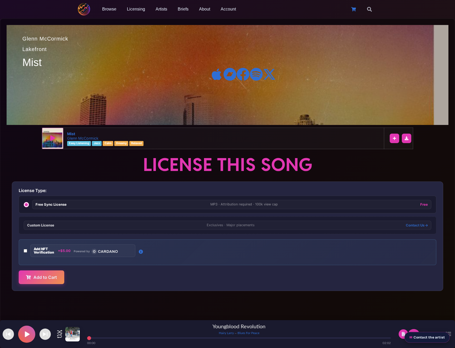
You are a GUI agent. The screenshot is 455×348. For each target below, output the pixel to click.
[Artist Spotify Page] (256, 74)
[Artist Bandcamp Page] (229, 74)
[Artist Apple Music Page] (216, 74)
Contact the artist (429, 337)
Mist (71, 134)
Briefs (183, 9)
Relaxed (136, 143)
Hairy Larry (226, 333)
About (204, 9)
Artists (161, 9)
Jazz (97, 143)
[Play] (52, 138)
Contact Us (415, 225)
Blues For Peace (248, 333)
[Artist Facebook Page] (243, 74)
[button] (369, 9)
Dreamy (121, 143)
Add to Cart (45, 277)
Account (228, 9)
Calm (108, 143)
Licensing (136, 9)
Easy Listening (79, 143)
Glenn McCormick (45, 39)
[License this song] (403, 334)
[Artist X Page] (269, 74)
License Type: (33, 190)
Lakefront (34, 49)
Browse (109, 9)
